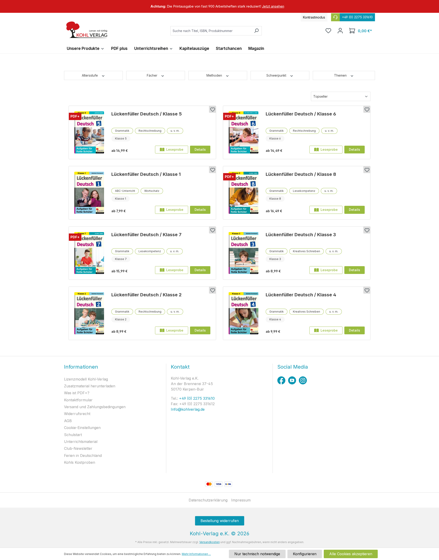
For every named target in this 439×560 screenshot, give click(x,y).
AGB (68, 420)
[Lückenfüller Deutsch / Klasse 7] (89, 253)
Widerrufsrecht (77, 413)
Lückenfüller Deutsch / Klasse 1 (146, 174)
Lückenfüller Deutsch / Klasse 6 (301, 113)
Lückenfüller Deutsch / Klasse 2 (146, 294)
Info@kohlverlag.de (188, 409)
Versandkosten (209, 542)
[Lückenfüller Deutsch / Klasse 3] (243, 253)
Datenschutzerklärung (208, 500)
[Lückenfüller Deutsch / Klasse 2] (89, 313)
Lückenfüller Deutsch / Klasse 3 (301, 234)
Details (200, 149)
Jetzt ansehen (273, 6)
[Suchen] (256, 30)
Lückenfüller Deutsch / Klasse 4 (301, 294)
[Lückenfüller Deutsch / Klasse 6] (243, 132)
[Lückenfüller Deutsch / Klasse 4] (243, 313)
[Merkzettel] (328, 31)
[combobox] (210, 30)
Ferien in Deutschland (83, 455)
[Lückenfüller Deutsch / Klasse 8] (243, 193)
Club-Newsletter (78, 448)
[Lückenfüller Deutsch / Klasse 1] (89, 193)
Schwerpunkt (276, 75)
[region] (219, 6)
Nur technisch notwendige (257, 554)
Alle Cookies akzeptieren (350, 554)
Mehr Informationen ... (196, 554)
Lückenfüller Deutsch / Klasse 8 (301, 174)
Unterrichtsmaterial (80, 441)
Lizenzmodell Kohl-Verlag (86, 379)
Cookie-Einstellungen (82, 427)
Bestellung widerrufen (220, 520)
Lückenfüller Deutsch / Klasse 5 (146, 113)
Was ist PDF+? (76, 393)
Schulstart (73, 434)
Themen (341, 75)
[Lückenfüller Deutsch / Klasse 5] (89, 132)
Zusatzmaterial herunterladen (89, 386)
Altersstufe (90, 75)
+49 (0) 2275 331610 (196, 398)
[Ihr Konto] (340, 31)
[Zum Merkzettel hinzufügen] (212, 109)
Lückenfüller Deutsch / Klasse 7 (146, 234)
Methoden (214, 75)
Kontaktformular (78, 400)
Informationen (81, 367)
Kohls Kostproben (79, 462)
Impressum (241, 500)
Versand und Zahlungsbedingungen (95, 407)
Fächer (152, 75)
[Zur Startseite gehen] (87, 29)
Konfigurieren (304, 554)
